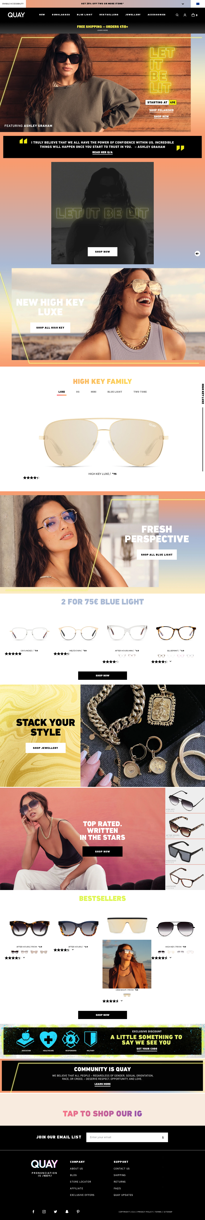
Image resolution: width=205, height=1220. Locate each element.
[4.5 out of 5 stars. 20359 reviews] (160, 958)
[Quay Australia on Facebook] (33, 1211)
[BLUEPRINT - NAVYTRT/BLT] (190, 655)
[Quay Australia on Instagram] (44, 1211)
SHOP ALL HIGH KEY (50, 328)
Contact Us (122, 1169)
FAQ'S (117, 1188)
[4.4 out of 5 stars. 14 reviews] (32, 477)
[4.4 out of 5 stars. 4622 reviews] (62, 950)
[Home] (16, 15)
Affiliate (76, 1188)
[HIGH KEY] (175, 924)
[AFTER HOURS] (29, 924)
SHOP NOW (102, 252)
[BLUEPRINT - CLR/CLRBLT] (171, 655)
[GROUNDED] (29, 628)
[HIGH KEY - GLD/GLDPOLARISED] (171, 951)
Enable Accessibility (13, 4)
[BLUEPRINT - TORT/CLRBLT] (161, 655)
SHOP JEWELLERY (45, 748)
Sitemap (168, 1212)
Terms (158, 1212)
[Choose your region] (198, 4)
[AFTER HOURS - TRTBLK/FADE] (14, 951)
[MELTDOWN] (78, 628)
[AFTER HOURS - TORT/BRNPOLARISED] (34, 951)
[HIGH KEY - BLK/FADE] (161, 951)
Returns (120, 1182)
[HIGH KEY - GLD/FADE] (180, 951)
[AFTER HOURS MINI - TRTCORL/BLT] (131, 655)
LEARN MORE (102, 30)
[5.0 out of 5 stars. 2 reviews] (13, 653)
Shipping (120, 1175)
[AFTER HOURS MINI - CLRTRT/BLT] (122, 655)
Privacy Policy (145, 1212)
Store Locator (80, 1182)
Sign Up (163, 1139)
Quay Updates (123, 1195)
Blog (73, 1175)
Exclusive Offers (82, 1195)
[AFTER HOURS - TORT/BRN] (43, 951)
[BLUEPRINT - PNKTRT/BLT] (180, 655)
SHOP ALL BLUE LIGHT (157, 555)
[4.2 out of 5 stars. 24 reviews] (111, 661)
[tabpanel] (29, 633)
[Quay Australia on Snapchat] (67, 1211)
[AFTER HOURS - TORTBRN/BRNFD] (24, 951)
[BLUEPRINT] (175, 628)
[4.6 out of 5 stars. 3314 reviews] (111, 1001)
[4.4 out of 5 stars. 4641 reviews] (13, 958)
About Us (76, 1169)
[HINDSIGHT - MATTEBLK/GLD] (127, 995)
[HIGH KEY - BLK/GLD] (190, 951)
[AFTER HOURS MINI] (126, 628)
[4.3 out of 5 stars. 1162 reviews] (160, 661)
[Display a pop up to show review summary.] (171, 662)
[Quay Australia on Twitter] (55, 1211)
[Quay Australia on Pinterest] (78, 1211)
